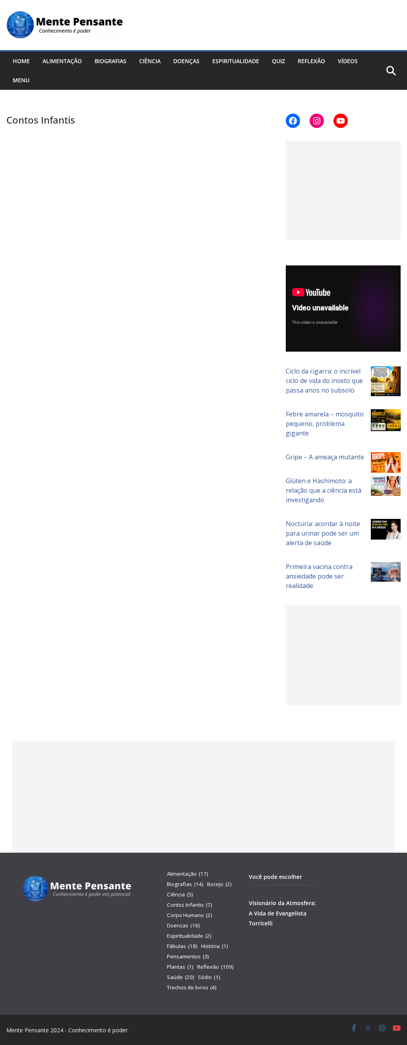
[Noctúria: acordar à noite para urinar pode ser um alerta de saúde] (386, 529)
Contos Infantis (189, 904)
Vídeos (348, 61)
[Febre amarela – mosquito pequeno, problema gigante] (386, 420)
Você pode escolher (275, 877)
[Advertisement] (343, 190)
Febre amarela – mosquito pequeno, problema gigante (325, 423)
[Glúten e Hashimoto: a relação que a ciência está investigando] (386, 486)
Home (21, 61)
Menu (21, 80)
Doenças (186, 61)
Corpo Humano (189, 915)
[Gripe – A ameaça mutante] (386, 462)
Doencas (183, 925)
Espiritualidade (235, 61)
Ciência (150, 61)
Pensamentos (188, 956)
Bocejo (219, 884)
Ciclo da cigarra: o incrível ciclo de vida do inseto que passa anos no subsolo (324, 381)
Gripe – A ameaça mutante (325, 457)
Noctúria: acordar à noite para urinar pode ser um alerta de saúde (323, 533)
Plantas (180, 966)
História (214, 946)
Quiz (278, 61)
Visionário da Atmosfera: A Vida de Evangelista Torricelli (282, 913)
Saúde (180, 977)
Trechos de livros (192, 987)
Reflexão (311, 61)
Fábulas (182, 946)
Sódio (209, 977)
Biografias (110, 61)
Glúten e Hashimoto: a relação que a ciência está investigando (323, 490)
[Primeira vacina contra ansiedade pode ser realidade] (386, 572)
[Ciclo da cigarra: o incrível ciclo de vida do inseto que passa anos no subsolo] (386, 381)
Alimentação (62, 61)
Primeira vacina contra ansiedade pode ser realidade (319, 576)
